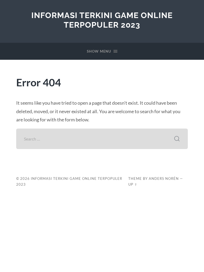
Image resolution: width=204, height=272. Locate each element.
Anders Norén (164, 178)
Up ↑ (132, 184)
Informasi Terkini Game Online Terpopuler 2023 (102, 20)
